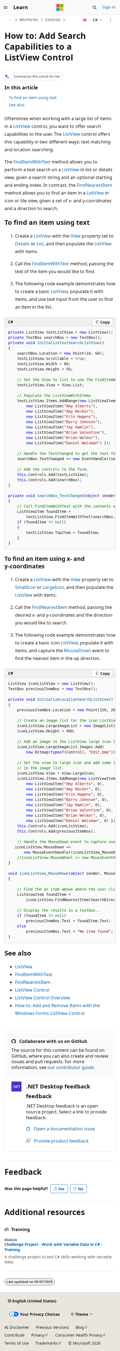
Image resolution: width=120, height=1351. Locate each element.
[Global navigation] (5, 7)
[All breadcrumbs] (9, 20)
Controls (53, 19)
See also (16, 104)
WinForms (29, 19)
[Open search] (94, 7)
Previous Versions (52, 1327)
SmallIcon (25, 587)
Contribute (14, 1335)
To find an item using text (33, 97)
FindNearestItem (94, 185)
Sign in (109, 7)
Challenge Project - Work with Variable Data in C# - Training (53, 1247)
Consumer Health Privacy (78, 1335)
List (40, 244)
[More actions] (111, 20)
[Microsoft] (60, 7)
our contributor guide (70, 1067)
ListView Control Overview (42, 998)
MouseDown (77, 650)
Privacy (37, 1335)
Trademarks (46, 1343)
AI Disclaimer (16, 1327)
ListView (21, 126)
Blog (80, 1327)
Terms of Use (16, 1343)
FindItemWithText (32, 162)
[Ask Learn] (85, 20)
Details (22, 244)
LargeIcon (53, 587)
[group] (60, 437)
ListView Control (32, 990)
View (76, 236)
